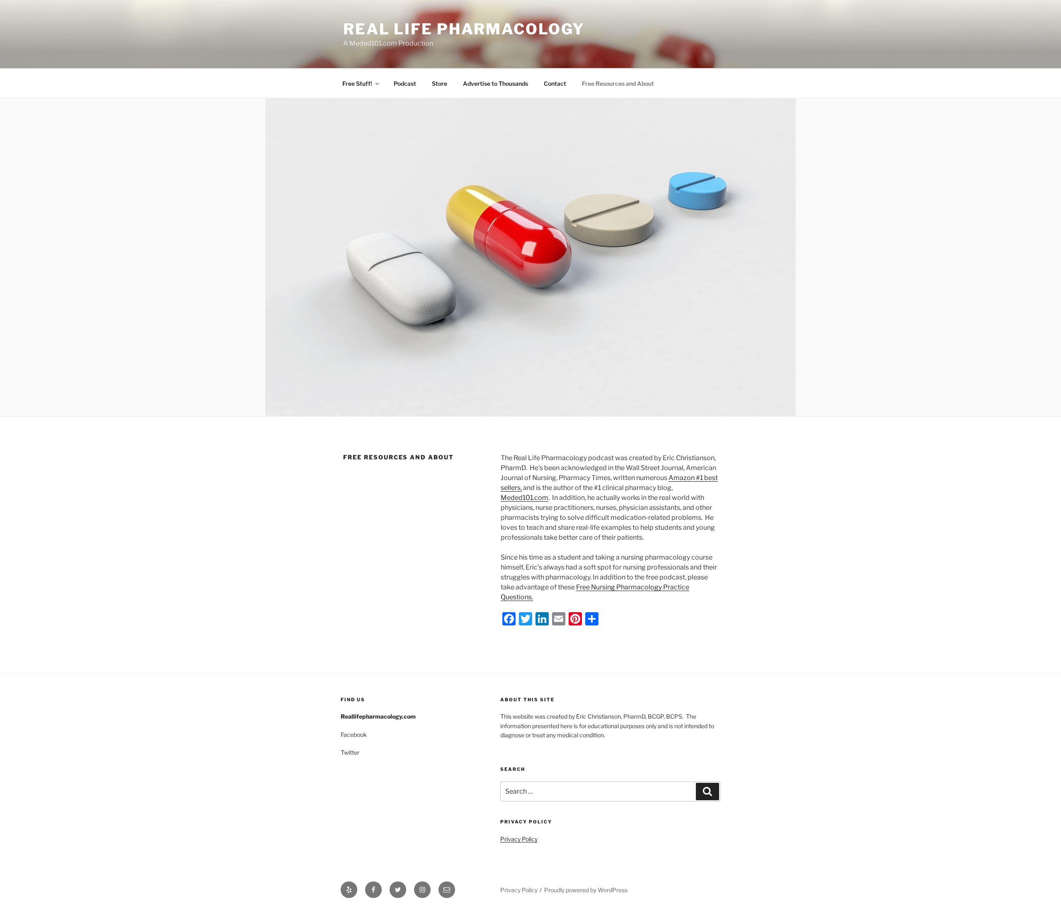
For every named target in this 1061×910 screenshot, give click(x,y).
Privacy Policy (519, 838)
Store (439, 83)
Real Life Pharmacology (464, 29)
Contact (555, 83)
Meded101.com (524, 498)
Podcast (405, 83)
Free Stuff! (357, 83)
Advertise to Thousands (495, 83)
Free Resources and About (618, 83)
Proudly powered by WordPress (585, 889)
